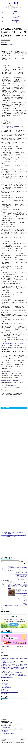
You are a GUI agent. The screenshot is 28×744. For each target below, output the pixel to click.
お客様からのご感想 (5, 727)
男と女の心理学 (4, 689)
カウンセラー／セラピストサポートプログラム (12, 729)
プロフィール (15, 12)
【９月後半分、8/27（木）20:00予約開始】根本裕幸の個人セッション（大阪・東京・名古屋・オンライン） (17, 569)
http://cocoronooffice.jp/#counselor (9, 385)
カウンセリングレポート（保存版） (9, 692)
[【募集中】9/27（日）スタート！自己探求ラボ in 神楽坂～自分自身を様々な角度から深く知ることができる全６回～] (19, 598)
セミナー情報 (15, 17)
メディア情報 (4, 731)
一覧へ (2, 609)
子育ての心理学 (4, 690)
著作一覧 (15, 21)
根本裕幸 (14, 3)
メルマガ (15, 18)
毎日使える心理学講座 (5, 40)
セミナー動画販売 (15, 20)
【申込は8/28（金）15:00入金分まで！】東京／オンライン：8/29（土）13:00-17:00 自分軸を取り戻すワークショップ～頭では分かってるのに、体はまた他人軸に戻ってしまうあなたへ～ (17, 585)
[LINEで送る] (10, 44)
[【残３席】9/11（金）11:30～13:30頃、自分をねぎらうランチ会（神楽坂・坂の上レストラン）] (11, 592)
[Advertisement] (12, 402)
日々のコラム (4, 684)
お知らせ (15, 11)
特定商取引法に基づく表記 (7, 733)
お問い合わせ (15, 22)
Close (15, 8)
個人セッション (17, 14)
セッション (15, 13)
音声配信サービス (5, 683)
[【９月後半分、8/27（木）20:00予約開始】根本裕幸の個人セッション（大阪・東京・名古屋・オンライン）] (4, 569)
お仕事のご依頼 (15, 24)
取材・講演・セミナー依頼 (7, 730)
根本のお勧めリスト (5, 693)
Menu (12, 8)
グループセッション (17, 16)
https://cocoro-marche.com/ (8, 390)
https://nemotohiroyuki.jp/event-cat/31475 (9, 380)
